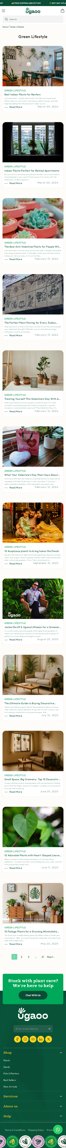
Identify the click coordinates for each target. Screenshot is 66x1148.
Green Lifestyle (17, 27)
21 (43, 956)
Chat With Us (33, 995)
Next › (50, 956)
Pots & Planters (11, 1073)
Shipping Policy (36, 1130)
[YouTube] (33, 1039)
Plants (6, 1060)
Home (5, 27)
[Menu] (3, 11)
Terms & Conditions (15, 1130)
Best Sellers (9, 1080)
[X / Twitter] (48, 1039)
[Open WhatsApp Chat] (58, 1129)
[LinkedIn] (40, 1039)
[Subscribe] (49, 1029)
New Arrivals (10, 1086)
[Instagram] (25, 1039)
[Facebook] (17, 1039)
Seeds (6, 1067)
